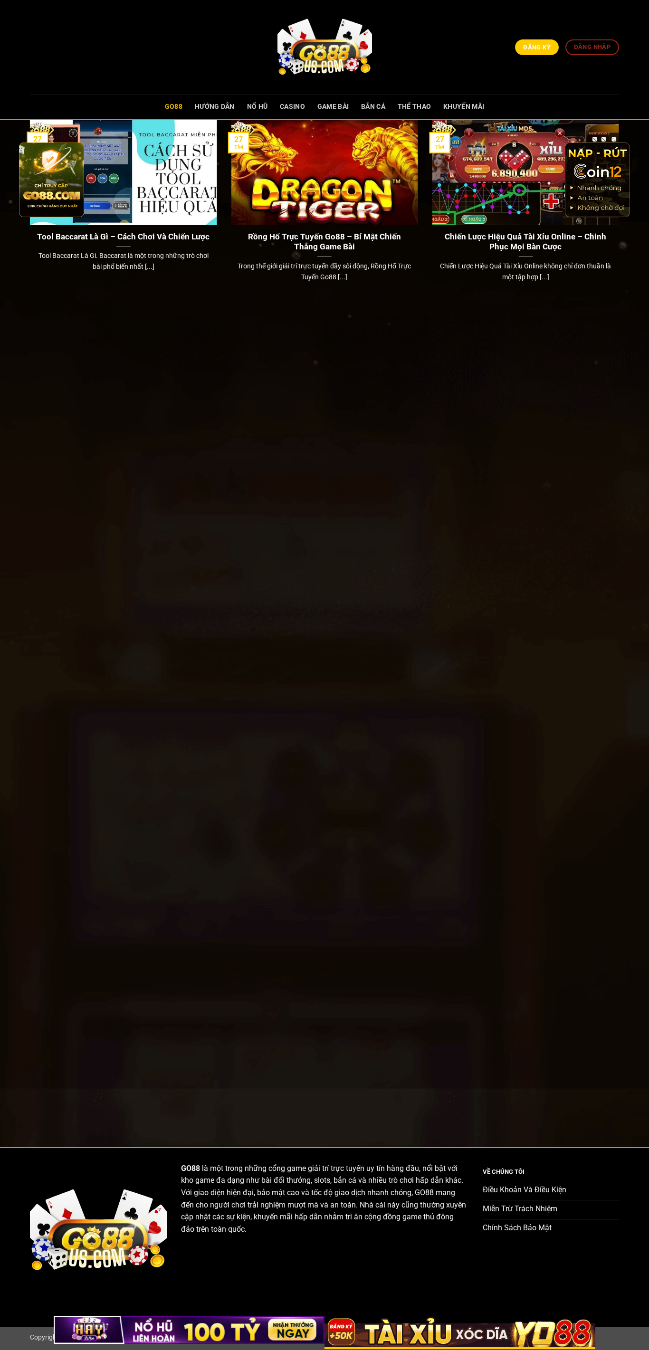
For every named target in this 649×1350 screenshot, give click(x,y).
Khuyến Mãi (463, 107)
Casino (292, 107)
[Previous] (28, 625)
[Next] (621, 625)
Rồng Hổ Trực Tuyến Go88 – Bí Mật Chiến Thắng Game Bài (324, 242)
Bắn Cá (373, 107)
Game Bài (333, 107)
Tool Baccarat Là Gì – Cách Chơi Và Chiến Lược (123, 236)
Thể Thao (414, 107)
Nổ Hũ (257, 107)
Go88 (173, 107)
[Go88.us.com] (324, 47)
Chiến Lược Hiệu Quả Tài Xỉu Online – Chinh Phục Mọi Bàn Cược (525, 242)
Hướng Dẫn (215, 107)
